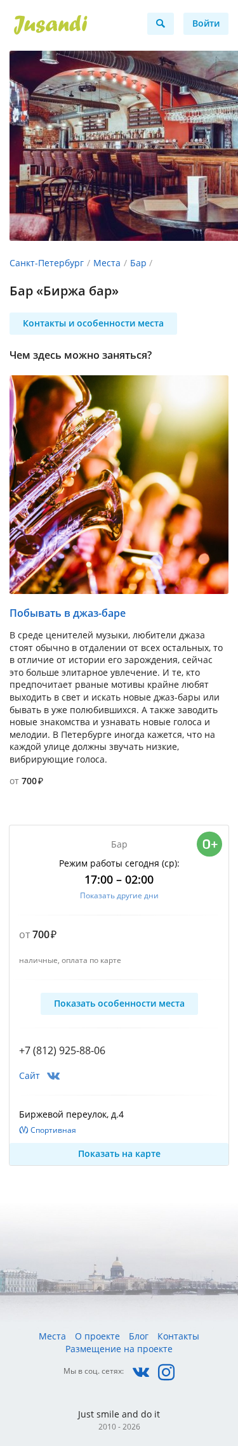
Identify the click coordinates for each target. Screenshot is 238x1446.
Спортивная (53, 1130)
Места (107, 263)
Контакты (178, 1336)
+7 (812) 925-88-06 (62, 1050)
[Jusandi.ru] (71, 25)
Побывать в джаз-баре (68, 613)
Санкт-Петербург (47, 263)
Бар (138, 263)
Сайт (29, 1075)
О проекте (97, 1336)
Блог (139, 1336)
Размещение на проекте (119, 1349)
